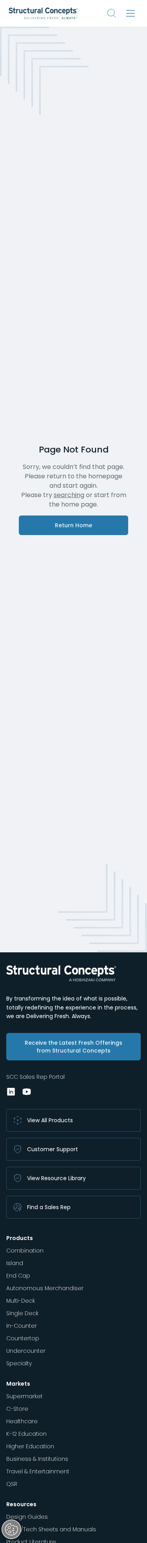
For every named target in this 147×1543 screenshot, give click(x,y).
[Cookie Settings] (11, 1529)
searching (69, 494)
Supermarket (24, 1396)
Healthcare (22, 1421)
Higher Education (30, 1446)
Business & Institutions (37, 1459)
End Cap (18, 1276)
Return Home (73, 525)
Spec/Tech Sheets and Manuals (51, 1529)
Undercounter (25, 1351)
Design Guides (27, 1517)
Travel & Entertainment (37, 1471)
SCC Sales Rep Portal (35, 1077)
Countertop (22, 1338)
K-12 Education (26, 1434)
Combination (25, 1251)
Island (14, 1263)
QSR (11, 1484)
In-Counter (21, 1326)
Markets (18, 1384)
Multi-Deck (20, 1301)
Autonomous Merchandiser (44, 1288)
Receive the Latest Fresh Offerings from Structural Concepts (73, 1047)
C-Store (17, 1409)
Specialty (19, 1363)
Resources (21, 1504)
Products (19, 1238)
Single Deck (22, 1313)
